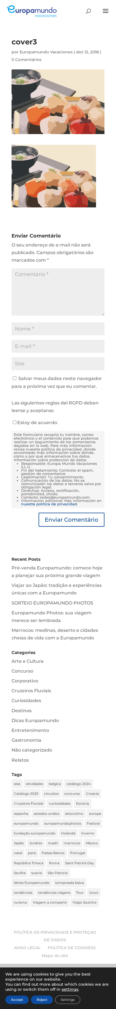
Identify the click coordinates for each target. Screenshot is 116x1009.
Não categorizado (32, 750)
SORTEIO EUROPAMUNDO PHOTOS (52, 603)
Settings (68, 999)
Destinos (22, 710)
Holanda (68, 833)
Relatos (20, 760)
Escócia (82, 803)
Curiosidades (26, 700)
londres (36, 843)
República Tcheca (28, 863)
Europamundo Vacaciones (46, 52)
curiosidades (59, 803)
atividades (34, 784)
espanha (21, 813)
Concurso (22, 671)
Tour (80, 892)
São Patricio (58, 873)
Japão (19, 843)
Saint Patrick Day (79, 863)
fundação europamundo (34, 833)
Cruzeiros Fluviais (31, 690)
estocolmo (74, 813)
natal (18, 853)
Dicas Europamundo (35, 720)
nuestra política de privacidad (49, 504)
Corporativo (25, 681)
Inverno (87, 833)
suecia (36, 873)
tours (93, 892)
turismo (20, 902)
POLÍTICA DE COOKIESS (72, 947)
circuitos (51, 793)
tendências (23, 892)
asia (17, 784)
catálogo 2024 (78, 784)
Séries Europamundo (32, 883)
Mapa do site (55, 955)
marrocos (72, 843)
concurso (72, 793)
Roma (54, 863)
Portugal (77, 853)
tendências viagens (54, 892)
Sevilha (20, 873)
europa (95, 813)
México (92, 843)
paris (32, 853)
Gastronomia (26, 740)
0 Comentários (26, 59)
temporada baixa (69, 883)
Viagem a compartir (50, 902)
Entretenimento (30, 730)
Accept (17, 999)
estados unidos (46, 813)
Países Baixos (53, 853)
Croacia (92, 793)
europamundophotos (62, 823)
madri (53, 843)
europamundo (26, 823)
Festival (93, 823)
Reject (42, 999)
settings (70, 989)
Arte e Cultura (28, 661)
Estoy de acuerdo (37, 422)
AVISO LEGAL (27, 947)
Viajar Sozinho (85, 902)
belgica (55, 784)
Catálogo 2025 (26, 793)
